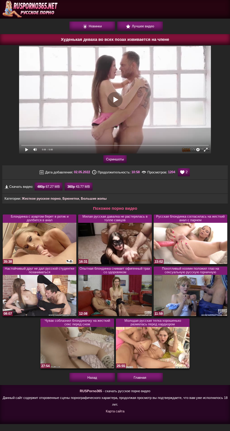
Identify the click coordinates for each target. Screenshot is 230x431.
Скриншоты (115, 159)
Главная (140, 377)
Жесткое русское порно (41, 198)
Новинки (95, 26)
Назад (92, 377)
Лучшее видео (142, 26)
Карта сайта (115, 411)
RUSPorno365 (91, 391)
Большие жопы (94, 198)
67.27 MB (48, 186)
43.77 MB (78, 186)
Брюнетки (70, 198)
